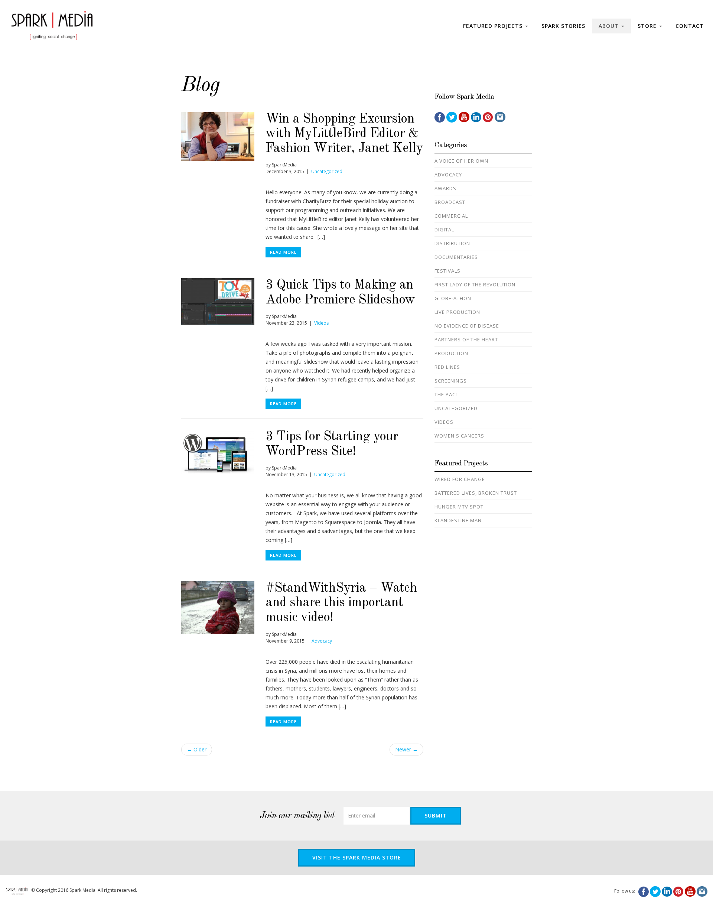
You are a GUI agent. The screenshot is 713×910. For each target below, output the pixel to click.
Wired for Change (459, 479)
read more (283, 252)
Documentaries (456, 257)
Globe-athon (452, 298)
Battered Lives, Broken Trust (475, 493)
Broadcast (449, 202)
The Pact (446, 394)
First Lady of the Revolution (474, 284)
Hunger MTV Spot (459, 506)
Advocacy (322, 641)
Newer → (406, 749)
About (610, 25)
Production (451, 353)
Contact (689, 25)
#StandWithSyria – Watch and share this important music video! (341, 603)
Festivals (447, 270)
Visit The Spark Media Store (356, 857)
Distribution (452, 243)
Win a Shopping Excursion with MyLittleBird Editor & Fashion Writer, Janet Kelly (344, 134)
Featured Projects (493, 25)
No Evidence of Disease (466, 325)
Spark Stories (563, 25)
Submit (435, 815)
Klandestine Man (458, 520)
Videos (321, 323)
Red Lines (447, 367)
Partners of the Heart (466, 339)
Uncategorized (326, 171)
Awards (445, 188)
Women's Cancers (459, 435)
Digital (444, 229)
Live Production (457, 312)
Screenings (450, 380)
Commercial (451, 215)
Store (648, 25)
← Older (196, 749)
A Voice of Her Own (461, 160)
